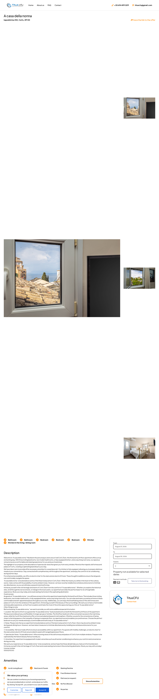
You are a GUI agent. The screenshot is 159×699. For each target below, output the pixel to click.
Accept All (42, 690)
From (115, 543)
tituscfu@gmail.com (143, 5)
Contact (58, 5)
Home (30, 5)
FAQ (49, 5)
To (114, 552)
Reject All (28, 690)
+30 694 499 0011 (121, 5)
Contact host (131, 601)
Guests (115, 562)
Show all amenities (93, 681)
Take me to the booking (139, 581)
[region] (28, 683)
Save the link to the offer (144, 20)
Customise (14, 690)
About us (40, 5)
